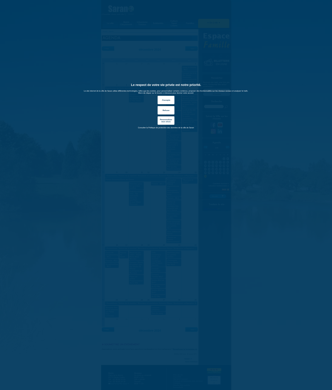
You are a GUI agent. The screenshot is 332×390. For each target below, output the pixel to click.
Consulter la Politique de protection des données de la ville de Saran (166, 128)
